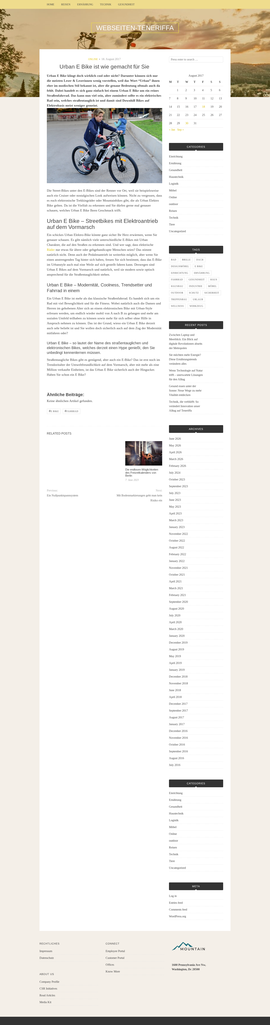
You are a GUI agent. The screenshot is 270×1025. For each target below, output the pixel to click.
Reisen (65, 4)
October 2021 (177, 574)
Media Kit (45, 1002)
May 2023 (175, 506)
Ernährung (85, 4)
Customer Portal (115, 957)
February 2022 (177, 554)
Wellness (177, 306)
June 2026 (175, 438)
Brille (186, 260)
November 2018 (178, 683)
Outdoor (177, 293)
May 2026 (175, 445)
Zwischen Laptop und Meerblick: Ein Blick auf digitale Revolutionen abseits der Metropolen (185, 341)
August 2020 (176, 608)
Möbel (173, 190)
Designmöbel (180, 266)
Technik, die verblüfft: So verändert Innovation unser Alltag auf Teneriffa (184, 406)
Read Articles (47, 995)
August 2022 (176, 547)
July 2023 (174, 493)
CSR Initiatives (48, 988)
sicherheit (211, 293)
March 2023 (176, 520)
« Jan (172, 129)
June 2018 (175, 690)
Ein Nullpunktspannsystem (62, 495)
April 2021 (175, 581)
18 (203, 106)
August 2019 (176, 649)
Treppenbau (179, 299)
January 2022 (177, 561)
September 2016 (178, 751)
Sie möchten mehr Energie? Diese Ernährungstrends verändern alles (185, 359)
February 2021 (177, 595)
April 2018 (175, 697)
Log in (173, 895)
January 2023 (177, 527)
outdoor (173, 204)
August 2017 (176, 717)
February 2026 (177, 465)
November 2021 (178, 567)
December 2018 (178, 676)
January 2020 (177, 635)
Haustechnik (176, 176)
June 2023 (175, 499)
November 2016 (178, 737)
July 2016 (174, 764)
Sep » (180, 129)
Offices (110, 964)
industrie (195, 286)
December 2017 (178, 703)
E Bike (54, 411)
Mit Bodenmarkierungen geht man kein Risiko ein (139, 498)
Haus (213, 279)
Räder (51, 250)
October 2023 (177, 479)
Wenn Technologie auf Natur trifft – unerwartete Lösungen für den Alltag (186, 375)
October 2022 (177, 540)
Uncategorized (177, 231)
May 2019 (175, 656)
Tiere (172, 224)
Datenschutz (46, 957)
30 (186, 123)
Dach (200, 260)
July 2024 (174, 472)
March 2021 (176, 588)
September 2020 (178, 601)
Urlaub (198, 299)
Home (50, 4)
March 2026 (176, 459)
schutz (194, 293)
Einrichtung (176, 156)
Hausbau (177, 286)
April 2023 (175, 513)
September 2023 (178, 486)
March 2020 (176, 629)
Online (93, 59)
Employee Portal (115, 951)
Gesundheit (126, 4)
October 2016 (177, 744)
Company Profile (49, 981)
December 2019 (178, 642)
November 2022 (178, 533)
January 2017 (177, 724)
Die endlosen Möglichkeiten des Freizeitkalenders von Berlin (141, 472)
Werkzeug (196, 306)
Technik (105, 4)
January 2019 (177, 669)
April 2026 (175, 452)
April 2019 (175, 663)
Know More (113, 971)
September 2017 (178, 710)
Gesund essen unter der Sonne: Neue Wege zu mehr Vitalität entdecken (185, 390)
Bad (173, 260)
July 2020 (174, 615)
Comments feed (178, 909)
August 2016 (176, 758)
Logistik (174, 183)
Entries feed (176, 902)
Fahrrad (71, 411)
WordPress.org (177, 916)
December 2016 (178, 731)
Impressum (45, 951)
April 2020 (175, 622)
